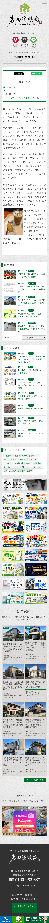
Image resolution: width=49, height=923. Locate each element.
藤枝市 (6, 459)
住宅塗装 (14, 459)
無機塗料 (28, 463)
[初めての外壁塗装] (36, 513)
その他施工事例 (37, 780)
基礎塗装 (23, 459)
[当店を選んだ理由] (36, 499)
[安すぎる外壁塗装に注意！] (36, 541)
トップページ (14, 98)
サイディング (34, 456)
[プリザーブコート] (12, 584)
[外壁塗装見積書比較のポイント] (12, 555)
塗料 (5, 471)
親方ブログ (26, 98)
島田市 (29, 471)
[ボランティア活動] (36, 555)
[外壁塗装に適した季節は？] (12, 513)
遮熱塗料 (21, 471)
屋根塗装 (16, 456)
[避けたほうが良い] (12, 527)
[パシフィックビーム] (36, 584)
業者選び (37, 463)
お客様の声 (19, 463)
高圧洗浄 (12, 471)
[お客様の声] (12, 499)
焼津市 (24, 456)
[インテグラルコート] (12, 598)
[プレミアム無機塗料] (36, 569)
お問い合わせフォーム (26, 907)
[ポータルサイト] (36, 527)
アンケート (8, 463)
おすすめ (7, 467)
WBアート (26, 467)
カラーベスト (37, 467)
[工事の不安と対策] (12, 569)
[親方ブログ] (24, 485)
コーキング (33, 459)
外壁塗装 (7, 456)
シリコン (16, 467)
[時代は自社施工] (12, 541)
